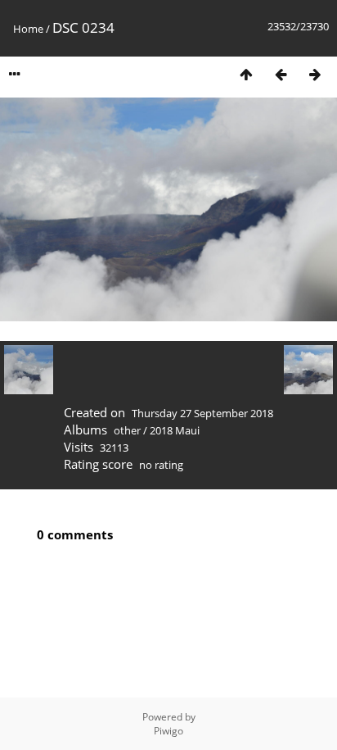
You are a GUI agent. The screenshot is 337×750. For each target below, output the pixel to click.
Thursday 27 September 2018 (202, 413)
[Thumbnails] (246, 74)
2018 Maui (175, 430)
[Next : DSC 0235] (315, 74)
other (127, 430)
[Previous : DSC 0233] (280, 74)
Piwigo (168, 731)
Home (28, 28)
